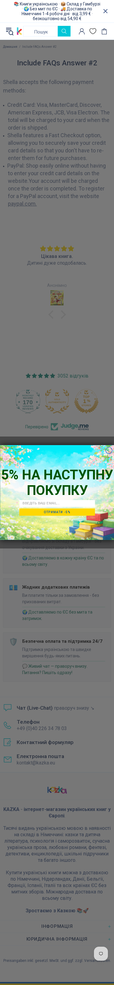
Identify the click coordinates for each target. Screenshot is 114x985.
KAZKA (19, 31)
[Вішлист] (93, 31)
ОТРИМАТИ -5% (57, 512)
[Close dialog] (108, 450)
